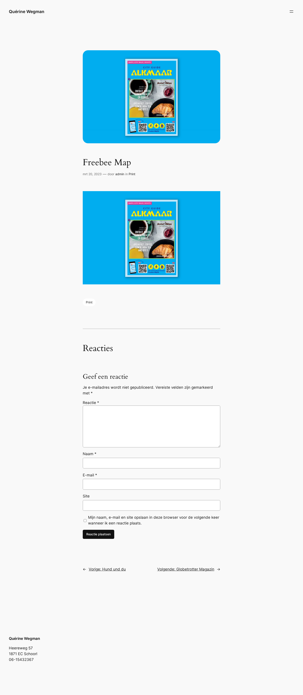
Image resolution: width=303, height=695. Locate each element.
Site (86, 496)
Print (132, 174)
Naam (89, 454)
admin (119, 174)
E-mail (90, 475)
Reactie (91, 402)
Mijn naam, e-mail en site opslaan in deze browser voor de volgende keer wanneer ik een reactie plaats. (153, 520)
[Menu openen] (291, 11)
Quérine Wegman (26, 11)
